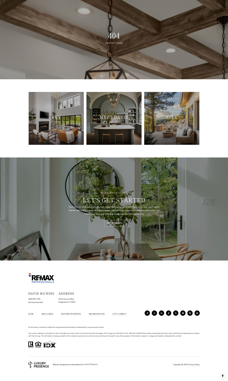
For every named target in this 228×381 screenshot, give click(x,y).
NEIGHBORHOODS (97, 314)
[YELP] (175, 313)
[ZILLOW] (197, 313)
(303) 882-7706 (34, 299)
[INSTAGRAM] (154, 313)
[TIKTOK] (168, 313)
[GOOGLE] (190, 313)
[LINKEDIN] (161, 313)
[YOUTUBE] (183, 313)
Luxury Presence (91, 364)
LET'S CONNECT (119, 314)
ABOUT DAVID (47, 314)
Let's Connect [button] (114, 223)
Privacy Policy (194, 364)
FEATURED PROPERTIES (71, 314)
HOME (31, 314)
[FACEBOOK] (147, 313)
